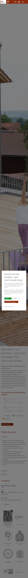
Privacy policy (7, 306)
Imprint (12, 306)
